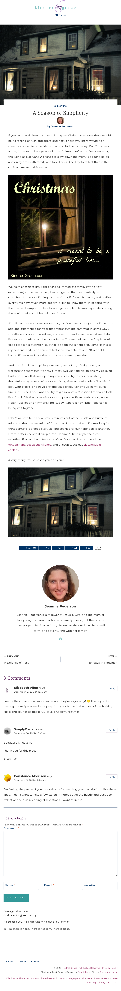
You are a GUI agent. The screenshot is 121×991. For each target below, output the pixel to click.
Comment (11, 828)
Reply (112, 688)
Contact (36, 961)
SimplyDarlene (26, 729)
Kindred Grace (69, 968)
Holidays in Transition (102, 659)
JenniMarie (84, 972)
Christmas (60, 106)
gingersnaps (16, 444)
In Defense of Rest (16, 659)
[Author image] (60, 120)
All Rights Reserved (89, 968)
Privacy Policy (109, 968)
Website (89, 885)
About (9, 961)
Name (10, 885)
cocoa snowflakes (39, 444)
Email (49, 885)
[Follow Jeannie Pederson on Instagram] (60, 638)
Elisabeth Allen (26, 687)
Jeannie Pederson (62, 126)
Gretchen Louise (108, 972)
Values (22, 961)
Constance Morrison (30, 776)
